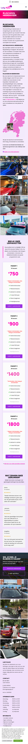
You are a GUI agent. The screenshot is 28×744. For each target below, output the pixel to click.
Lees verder (17, 738)
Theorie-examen (7, 724)
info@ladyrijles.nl (11, 99)
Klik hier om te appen (9, 687)
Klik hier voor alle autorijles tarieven (14, 464)
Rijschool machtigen (8, 722)
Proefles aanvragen (14, 568)
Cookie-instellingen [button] (7, 740)
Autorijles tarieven (8, 718)
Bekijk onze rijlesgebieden (11, 152)
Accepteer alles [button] (18, 740)
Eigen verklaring (7, 720)
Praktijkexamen (7, 726)
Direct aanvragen (14, 306)
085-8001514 (15, 2)
